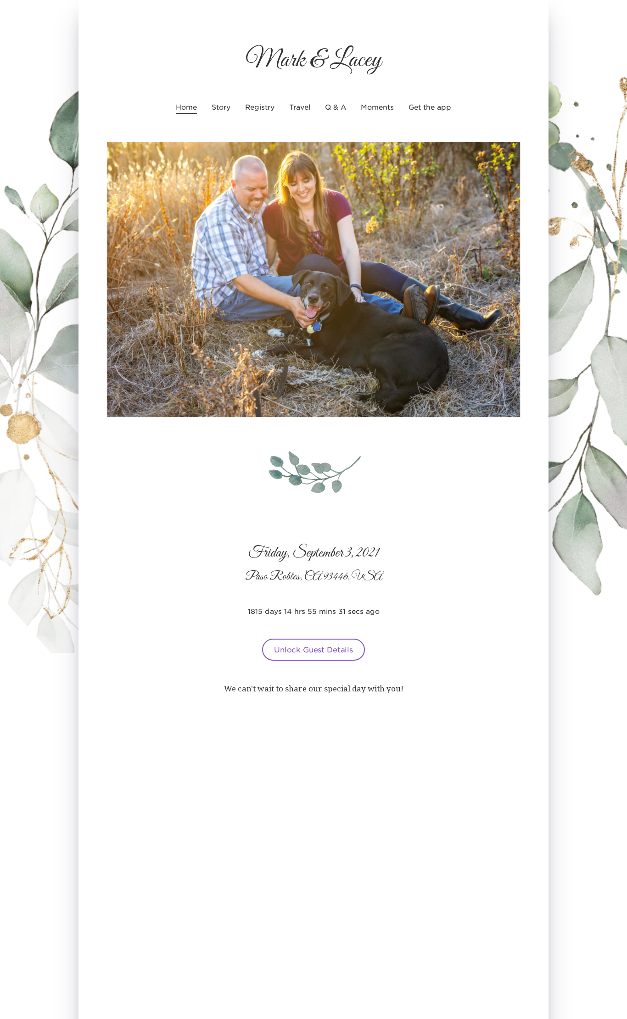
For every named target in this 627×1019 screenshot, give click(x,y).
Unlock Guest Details (313, 649)
